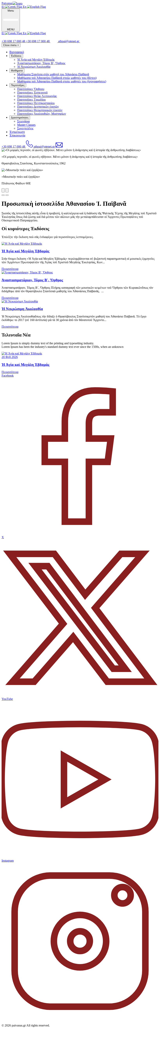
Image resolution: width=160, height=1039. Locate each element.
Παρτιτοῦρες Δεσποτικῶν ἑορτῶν (38, 106)
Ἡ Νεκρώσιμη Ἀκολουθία (33, 66)
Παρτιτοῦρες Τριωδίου (31, 99)
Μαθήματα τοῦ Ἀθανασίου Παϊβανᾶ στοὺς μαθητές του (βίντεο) (57, 77)
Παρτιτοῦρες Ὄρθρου (30, 89)
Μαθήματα (17, 70)
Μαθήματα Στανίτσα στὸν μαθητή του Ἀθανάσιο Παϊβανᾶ (53, 74)
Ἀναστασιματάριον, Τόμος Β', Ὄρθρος (41, 63)
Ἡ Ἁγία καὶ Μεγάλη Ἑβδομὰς (36, 59)
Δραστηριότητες (19, 117)
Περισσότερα (10, 269)
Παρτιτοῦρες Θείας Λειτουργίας (37, 96)
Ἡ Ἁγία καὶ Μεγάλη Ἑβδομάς (25, 365)
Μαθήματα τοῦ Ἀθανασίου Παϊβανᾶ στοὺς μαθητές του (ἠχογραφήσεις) (61, 81)
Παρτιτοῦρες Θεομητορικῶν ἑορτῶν (39, 110)
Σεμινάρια (23, 121)
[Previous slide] (3, 190)
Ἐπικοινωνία (17, 135)
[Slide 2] (7, 195)
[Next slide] (7, 190)
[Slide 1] (3, 195)
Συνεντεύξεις (25, 128)
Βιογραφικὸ (16, 52)
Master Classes (26, 124)
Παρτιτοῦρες (18, 85)
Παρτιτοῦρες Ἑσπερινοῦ (32, 92)
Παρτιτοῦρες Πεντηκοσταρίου (36, 103)
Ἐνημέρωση (17, 131)
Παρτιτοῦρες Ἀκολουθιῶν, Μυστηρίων (41, 113)
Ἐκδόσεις (16, 55)
